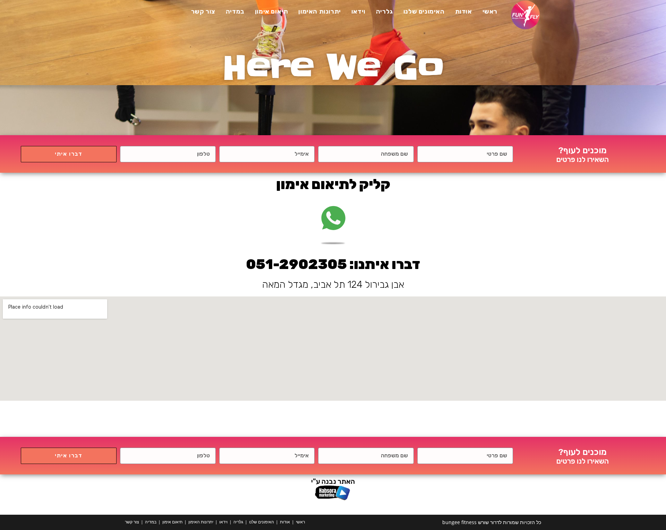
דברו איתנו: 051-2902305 (333, 264)
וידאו (223, 522)
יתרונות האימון (200, 522)
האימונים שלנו (261, 522)
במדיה (150, 522)
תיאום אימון (172, 522)
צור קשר (132, 522)
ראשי (300, 522)
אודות (285, 522)
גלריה (238, 522)
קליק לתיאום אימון (333, 184)
